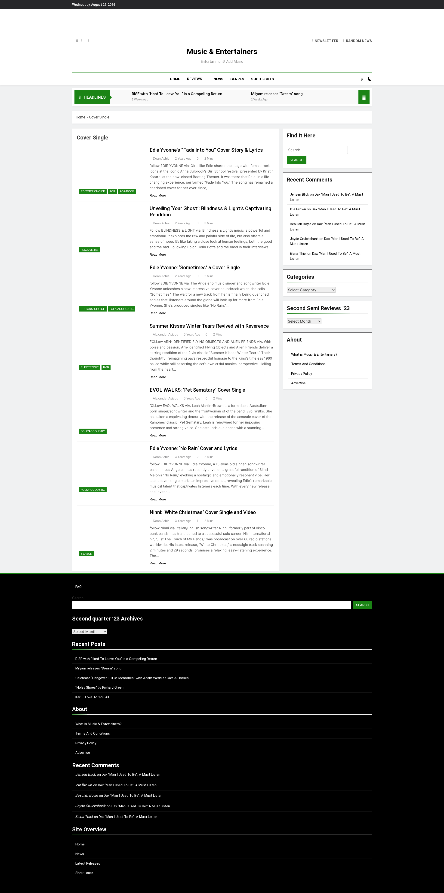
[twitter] (81, 41)
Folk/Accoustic (121, 309)
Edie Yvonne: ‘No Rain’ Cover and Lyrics (193, 448)
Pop (112, 191)
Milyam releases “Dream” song (277, 94)
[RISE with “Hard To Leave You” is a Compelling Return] (118, 100)
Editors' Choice (93, 191)
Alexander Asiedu (165, 334)
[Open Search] (362, 79)
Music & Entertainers (222, 51)
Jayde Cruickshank (304, 239)
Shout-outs (84, 873)
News (79, 854)
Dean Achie (161, 158)
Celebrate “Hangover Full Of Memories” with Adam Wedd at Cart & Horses (132, 678)
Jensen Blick (299, 194)
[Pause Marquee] (364, 97)
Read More (158, 195)
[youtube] (88, 41)
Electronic (90, 367)
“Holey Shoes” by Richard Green (99, 687)
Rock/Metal (90, 249)
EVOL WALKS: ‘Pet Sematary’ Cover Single (197, 390)
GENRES (237, 79)
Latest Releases (87, 863)
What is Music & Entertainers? (314, 354)
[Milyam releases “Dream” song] (238, 100)
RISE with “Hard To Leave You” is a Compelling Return (177, 94)
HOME (175, 79)
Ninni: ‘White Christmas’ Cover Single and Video (203, 512)
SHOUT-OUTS (262, 79)
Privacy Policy (301, 374)
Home (80, 117)
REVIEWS (194, 79)
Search (77, 598)
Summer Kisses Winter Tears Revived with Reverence (209, 326)
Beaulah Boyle (300, 224)
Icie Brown (298, 209)
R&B (106, 367)
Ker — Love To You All (92, 697)
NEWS (218, 79)
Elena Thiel (298, 253)
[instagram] (77, 41)
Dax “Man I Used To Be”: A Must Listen (131, 774)
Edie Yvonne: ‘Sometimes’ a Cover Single (195, 267)
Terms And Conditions (308, 364)
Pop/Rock (127, 191)
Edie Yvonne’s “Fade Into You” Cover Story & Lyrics (206, 150)
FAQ (78, 587)
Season (86, 553)
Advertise (298, 383)
